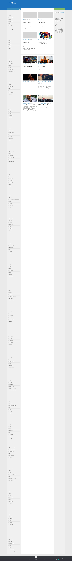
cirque (10, 126)
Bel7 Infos (12, 3)
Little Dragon (11, 336)
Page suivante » (50, 115)
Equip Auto (10, 186)
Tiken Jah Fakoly (11, 518)
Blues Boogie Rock (36, 6)
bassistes (42, 81)
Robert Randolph (11, 451)
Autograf (10, 44)
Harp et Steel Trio (11, 245)
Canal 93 (10, 96)
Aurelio (10, 40)
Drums (10, 176)
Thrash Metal (11, 516)
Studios (10, 495)
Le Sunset (10, 317)
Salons (10, 476)
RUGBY (10, 472)
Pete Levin (10, 401)
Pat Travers (10, 399)
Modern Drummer (11, 357)
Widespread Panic (11, 543)
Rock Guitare (10, 459)
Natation (10, 376)
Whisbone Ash (11, 539)
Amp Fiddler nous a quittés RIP (29, 104)
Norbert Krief (11, 384)
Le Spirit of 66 (11, 315)
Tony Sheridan (11, 528)
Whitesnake (10, 541)
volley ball (10, 537)
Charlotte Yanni (11, 117)
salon (55, 31)
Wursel (10, 547)
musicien (56, 29)
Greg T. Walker (11, 230)
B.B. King (10, 48)
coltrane (58, 20)
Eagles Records (11, 180)
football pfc (10, 209)
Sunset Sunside (11, 497)
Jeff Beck (10, 274)
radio (10, 428)
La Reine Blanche (11, 300)
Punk (10, 422)
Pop (9, 415)
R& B (10, 426)
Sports (14, 6)
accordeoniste (11, 17)
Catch (10, 105)
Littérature (10, 334)
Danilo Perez (11, 149)
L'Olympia (10, 294)
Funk (23, 19)
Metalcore (10, 348)
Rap (9, 432)
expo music (61, 21)
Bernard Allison (11, 59)
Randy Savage (11, 430)
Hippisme (10, 251)
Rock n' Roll (10, 461)
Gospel (10, 226)
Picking (10, 409)
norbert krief (62, 29)
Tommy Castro (11, 522)
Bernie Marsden (11, 63)
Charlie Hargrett (11, 115)
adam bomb (57, 17)
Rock (28, 6)
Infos (17, 6)
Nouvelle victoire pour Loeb (12, 388)
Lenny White (10, 325)
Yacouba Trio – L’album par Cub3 (29, 83)
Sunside (10, 499)
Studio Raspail (11, 493)
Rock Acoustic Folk (11, 455)
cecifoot (10, 111)
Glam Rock (10, 222)
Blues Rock (31, 6)
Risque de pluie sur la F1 (12, 449)
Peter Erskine (11, 403)
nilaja (60, 29)
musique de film (11, 369)
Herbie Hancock (11, 247)
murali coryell (61, 28)
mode (10, 353)
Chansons (42, 63)
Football (10, 207)
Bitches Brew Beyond (12, 71)
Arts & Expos (10, 6)
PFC (9, 407)
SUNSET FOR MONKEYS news (44, 41)
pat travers (56, 30)
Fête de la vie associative (12, 197)
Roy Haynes (10, 470)
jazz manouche (11, 270)
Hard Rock (41, 6)
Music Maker (11, 365)
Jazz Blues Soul (11, 264)
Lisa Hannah (10, 332)
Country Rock (11, 142)
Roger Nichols (11, 468)
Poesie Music (11, 413)
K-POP (10, 290)
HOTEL (10, 253)
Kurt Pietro (10, 292)
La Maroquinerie (11, 298)
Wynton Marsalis (11, 549)
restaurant (58, 30)
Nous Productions (11, 386)
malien (55, 28)
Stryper (10, 491)
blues (61, 18)
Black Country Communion (12, 73)
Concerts (20, 6)
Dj (9, 163)
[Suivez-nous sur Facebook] (19, 9)
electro (10, 184)
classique (10, 128)
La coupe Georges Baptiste (12, 296)
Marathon (10, 346)
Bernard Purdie (11, 61)
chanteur (60, 19)
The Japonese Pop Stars (12, 512)
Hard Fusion (10, 241)
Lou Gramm (10, 338)
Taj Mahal (57, 32)
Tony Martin (10, 526)
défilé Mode (10, 153)
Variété (10, 535)
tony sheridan (60, 32)
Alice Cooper (10, 27)
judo (9, 288)
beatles (59, 18)
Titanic (10, 520)
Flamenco (10, 203)
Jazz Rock (10, 272)
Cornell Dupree (11, 138)
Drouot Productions (11, 172)
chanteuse (56, 20)
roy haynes (61, 30)
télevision (10, 505)
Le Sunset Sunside (11, 319)
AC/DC (10, 15)
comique (10, 134)
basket (10, 50)
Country (10, 140)
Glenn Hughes (11, 224)
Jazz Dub (10, 268)
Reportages (10, 438)
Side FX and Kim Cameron (12, 480)
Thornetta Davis (11, 514)
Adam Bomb (10, 21)
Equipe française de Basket (12, 188)
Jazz (22, 6)
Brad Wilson (10, 88)
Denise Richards (11, 155)
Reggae (10, 436)
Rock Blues (10, 457)
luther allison (59, 27)
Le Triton (10, 323)
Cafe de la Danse (11, 92)
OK (58, 559)
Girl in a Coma (11, 220)
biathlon (10, 65)
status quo (60, 31)
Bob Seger (10, 84)
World (10, 545)
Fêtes (10, 201)
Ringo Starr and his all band (12, 447)
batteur (56, 18)
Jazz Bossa (10, 266)
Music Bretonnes (11, 361)
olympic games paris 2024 (12, 390)
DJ (44, 63)
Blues (25, 6)
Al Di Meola (10, 25)
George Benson (11, 216)
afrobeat (10, 23)
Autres (10, 46)
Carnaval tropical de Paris (12, 103)
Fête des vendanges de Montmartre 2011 (14, 199)
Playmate (10, 411)
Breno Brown (11, 90)
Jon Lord (10, 286)
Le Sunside (10, 321)
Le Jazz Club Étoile (11, 309)
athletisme (10, 38)
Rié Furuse (10, 445)
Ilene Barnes (10, 255)
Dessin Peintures (11, 157)
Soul (28, 39)
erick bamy (59, 21)
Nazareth (10, 378)
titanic (58, 32)
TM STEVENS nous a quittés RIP (44, 85)
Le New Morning (11, 311)
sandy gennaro (57, 31)
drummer (42, 103)
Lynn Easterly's (11, 342)
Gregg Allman (11, 232)
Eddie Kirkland (11, 182)
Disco (10, 159)
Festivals (10, 195)
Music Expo (10, 363)
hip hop (10, 249)
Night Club (10, 380)
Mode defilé (10, 355)
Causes (10, 109)
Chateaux (10, 119)
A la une (39, 19)
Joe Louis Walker (11, 276)
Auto (9, 42)
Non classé (10, 382)
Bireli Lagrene (11, 69)
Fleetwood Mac (11, 205)
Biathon (10, 67)
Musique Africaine (11, 367)
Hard (9, 239)
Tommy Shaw (11, 524)
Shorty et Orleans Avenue (12, 478)
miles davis (58, 28)
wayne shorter (57, 33)
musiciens (59, 29)
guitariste (57, 25)
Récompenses (11, 434)
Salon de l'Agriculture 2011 (12, 474)
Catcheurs (10, 107)
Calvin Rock (10, 94)
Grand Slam (10, 228)
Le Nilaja (10, 313)
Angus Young (11, 29)
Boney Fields (11, 86)
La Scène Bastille (11, 302)
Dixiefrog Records (11, 161)
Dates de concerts (11, 151)
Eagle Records (11, 178)
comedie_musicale (11, 132)
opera (10, 392)
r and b (10, 424)
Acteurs (10, 19)
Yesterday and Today (12, 551)
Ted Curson (10, 503)
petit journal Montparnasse (12, 405)
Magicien (10, 344)
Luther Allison (11, 340)
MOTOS (10, 359)
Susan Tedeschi (11, 501)
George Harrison (11, 218)
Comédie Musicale (11, 130)
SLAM (10, 482)
